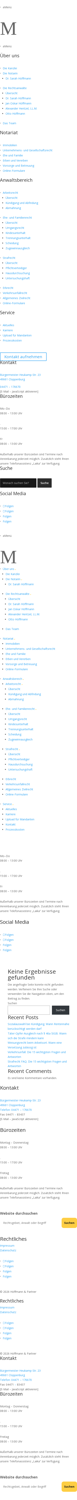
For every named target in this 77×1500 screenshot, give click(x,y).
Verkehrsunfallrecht (15, 293)
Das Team (9, 123)
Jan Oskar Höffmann (18, 103)
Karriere (8, 330)
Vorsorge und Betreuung (18, 165)
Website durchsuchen (19, 1213)
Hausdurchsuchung (18, 273)
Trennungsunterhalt (18, 238)
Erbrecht (8, 288)
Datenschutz (8, 1250)
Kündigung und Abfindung (22, 203)
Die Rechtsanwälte (15, 88)
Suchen (12, 1003)
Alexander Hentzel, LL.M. (21, 108)
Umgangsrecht (15, 228)
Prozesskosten (12, 340)
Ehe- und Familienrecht (17, 217)
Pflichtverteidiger (16, 268)
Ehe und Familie (13, 155)
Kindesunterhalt (15, 233)
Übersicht (12, 93)
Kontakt (11, 824)
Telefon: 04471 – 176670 (16, 1110)
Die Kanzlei (10, 68)
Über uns (9, 55)
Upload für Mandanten (17, 335)
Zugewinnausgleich (18, 248)
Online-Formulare (14, 171)
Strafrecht (9, 258)
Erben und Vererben (15, 160)
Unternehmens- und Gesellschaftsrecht (28, 150)
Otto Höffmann (15, 113)
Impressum (7, 1245)
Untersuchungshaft (18, 278)
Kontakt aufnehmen (23, 356)
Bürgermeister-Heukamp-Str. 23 (20, 375)
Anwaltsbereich (16, 180)
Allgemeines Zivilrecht (16, 298)
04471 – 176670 (10, 387)
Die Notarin (10, 73)
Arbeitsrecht (10, 192)
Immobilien (10, 145)
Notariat (9, 132)
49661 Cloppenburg (12, 379)
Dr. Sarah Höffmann (18, 78)
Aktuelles (8, 325)
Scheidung (12, 243)
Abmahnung (13, 208)
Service (7, 312)
